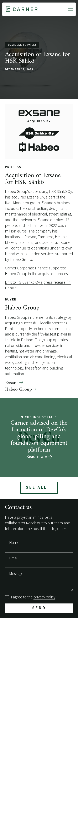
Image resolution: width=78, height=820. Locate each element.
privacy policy (44, 597)
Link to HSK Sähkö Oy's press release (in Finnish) (38, 285)
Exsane (12, 383)
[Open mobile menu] (70, 9)
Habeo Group (18, 389)
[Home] (21, 9)
